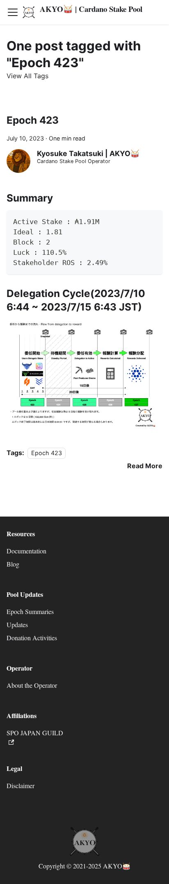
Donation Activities (32, 637)
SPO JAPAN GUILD (35, 732)
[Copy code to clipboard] (152, 220)
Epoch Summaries (30, 611)
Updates (17, 624)
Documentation (26, 550)
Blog (13, 564)
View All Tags (27, 76)
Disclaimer (20, 785)
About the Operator (32, 685)
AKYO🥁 (116, 865)
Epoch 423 (33, 120)
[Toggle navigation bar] (13, 12)
